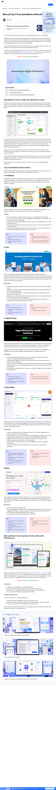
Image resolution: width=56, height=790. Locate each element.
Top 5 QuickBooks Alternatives (16, 92)
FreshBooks (6, 178)
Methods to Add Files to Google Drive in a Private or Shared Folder (20, 679)
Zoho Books (7, 421)
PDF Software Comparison (14, 8)
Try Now (50, 4)
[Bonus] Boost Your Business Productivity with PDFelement (22, 94)
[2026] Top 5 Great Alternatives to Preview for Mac (16, 635)
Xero (5, 274)
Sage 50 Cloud (7, 343)
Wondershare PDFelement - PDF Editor (28, 52)
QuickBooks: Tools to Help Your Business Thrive (19, 90)
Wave (5, 497)
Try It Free (42, 26)
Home (5, 8)
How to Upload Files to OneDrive (12, 657)
